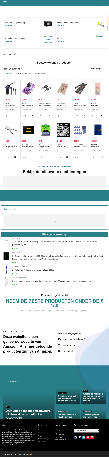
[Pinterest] (92, 437)
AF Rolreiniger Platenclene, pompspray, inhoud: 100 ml (33, 270)
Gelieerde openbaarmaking (61, 439)
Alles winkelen (43, 433)
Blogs (40, 436)
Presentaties (17, 238)
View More (8, 26)
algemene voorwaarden (59, 434)
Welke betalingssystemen (70, 333)
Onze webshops (43, 439)
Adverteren (42, 442)
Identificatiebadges (19, 278)
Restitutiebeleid (65, 350)
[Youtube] (88, 437)
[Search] (103, 3)
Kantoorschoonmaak (20, 267)
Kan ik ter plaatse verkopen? (71, 339)
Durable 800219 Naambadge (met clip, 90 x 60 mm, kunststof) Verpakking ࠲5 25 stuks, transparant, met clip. (52, 281)
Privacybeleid (59, 430)
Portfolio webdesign (22, 454)
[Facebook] (75, 437)
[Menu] (4, 3)
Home (40, 430)
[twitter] (79, 437)
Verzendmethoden (66, 345)
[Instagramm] (83, 437)
